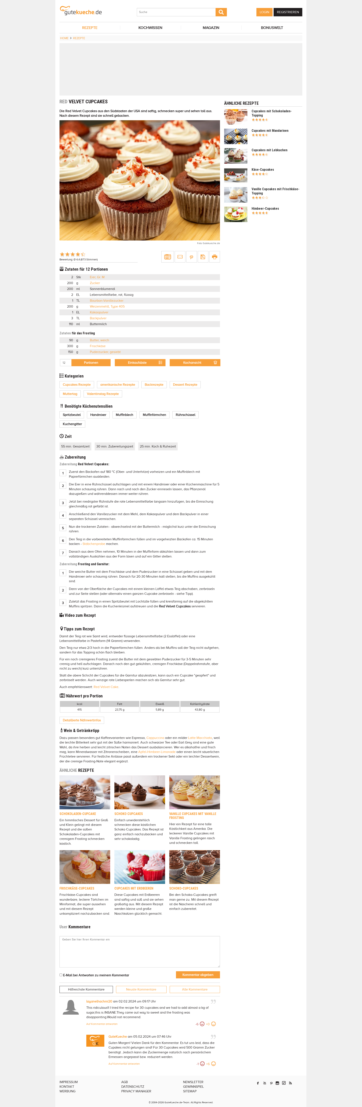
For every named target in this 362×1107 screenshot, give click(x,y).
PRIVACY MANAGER (136, 1091)
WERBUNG (67, 1091)
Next (215, 183)
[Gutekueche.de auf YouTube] (264, 1083)
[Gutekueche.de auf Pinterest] (271, 1083)
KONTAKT (66, 1087)
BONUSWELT (272, 28)
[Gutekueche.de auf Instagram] (277, 1083)
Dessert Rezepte (185, 385)
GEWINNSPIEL (193, 1087)
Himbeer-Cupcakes (265, 209)
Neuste (141, 989)
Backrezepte (154, 385)
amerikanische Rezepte (117, 385)
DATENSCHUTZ (132, 1087)
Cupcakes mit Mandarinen (270, 131)
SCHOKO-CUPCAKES (183, 888)
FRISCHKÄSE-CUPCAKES (76, 888)
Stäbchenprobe (94, 544)
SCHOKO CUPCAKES (128, 814)
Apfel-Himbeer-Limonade (157, 752)
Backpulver (98, 318)
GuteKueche (118, 1036)
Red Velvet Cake (106, 687)
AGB (124, 1082)
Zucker (95, 283)
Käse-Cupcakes (263, 170)
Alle (195, 989)
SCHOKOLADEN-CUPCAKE (77, 814)
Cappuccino (155, 738)
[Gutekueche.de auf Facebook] (257, 1083)
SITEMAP (190, 1091)
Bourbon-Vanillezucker (106, 301)
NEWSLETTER (193, 1082)
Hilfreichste (86, 989)
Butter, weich (99, 340)
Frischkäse (98, 346)
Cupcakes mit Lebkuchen (269, 150)
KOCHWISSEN (150, 28)
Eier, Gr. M (97, 277)
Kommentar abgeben (197, 975)
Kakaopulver (99, 312)
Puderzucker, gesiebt (105, 352)
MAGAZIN (211, 28)
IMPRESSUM (68, 1082)
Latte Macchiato (200, 738)
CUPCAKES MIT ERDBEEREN (133, 888)
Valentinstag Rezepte (103, 394)
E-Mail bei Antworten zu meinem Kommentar (95, 975)
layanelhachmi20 (99, 1001)
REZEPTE (89, 28)
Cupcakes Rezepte (77, 385)
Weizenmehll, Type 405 (107, 306)
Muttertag (70, 394)
